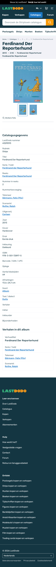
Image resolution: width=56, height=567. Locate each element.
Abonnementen (9, 424)
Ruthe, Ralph (8, 206)
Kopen (5, 15)
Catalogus (35, 15)
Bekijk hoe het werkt (37, 2)
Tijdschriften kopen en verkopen (17, 501)
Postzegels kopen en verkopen (16, 480)
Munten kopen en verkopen (15, 491)
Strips (19, 31)
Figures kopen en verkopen (15, 507)
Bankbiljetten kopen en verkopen (17, 512)
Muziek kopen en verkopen (14, 528)
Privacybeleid (29, 561)
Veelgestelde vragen (12, 447)
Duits (5, 299)
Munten (29, 31)
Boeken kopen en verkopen (15, 496)
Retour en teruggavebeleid (15, 463)
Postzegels (8, 31)
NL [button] (37, 8)
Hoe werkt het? (9, 442)
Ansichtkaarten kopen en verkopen (19, 517)
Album (5, 291)
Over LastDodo (9, 404)
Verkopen (19, 15)
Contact (6, 452)
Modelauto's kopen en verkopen (17, 522)
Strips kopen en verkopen (14, 486)
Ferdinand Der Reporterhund (14, 56)
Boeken (39, 31)
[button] (46, 8)
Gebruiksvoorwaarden (11, 561)
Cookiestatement (44, 561)
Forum (50, 15)
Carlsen (6, 214)
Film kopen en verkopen (13, 533)
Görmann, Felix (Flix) (12, 198)
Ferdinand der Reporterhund (29, 53)
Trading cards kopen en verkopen (18, 538)
